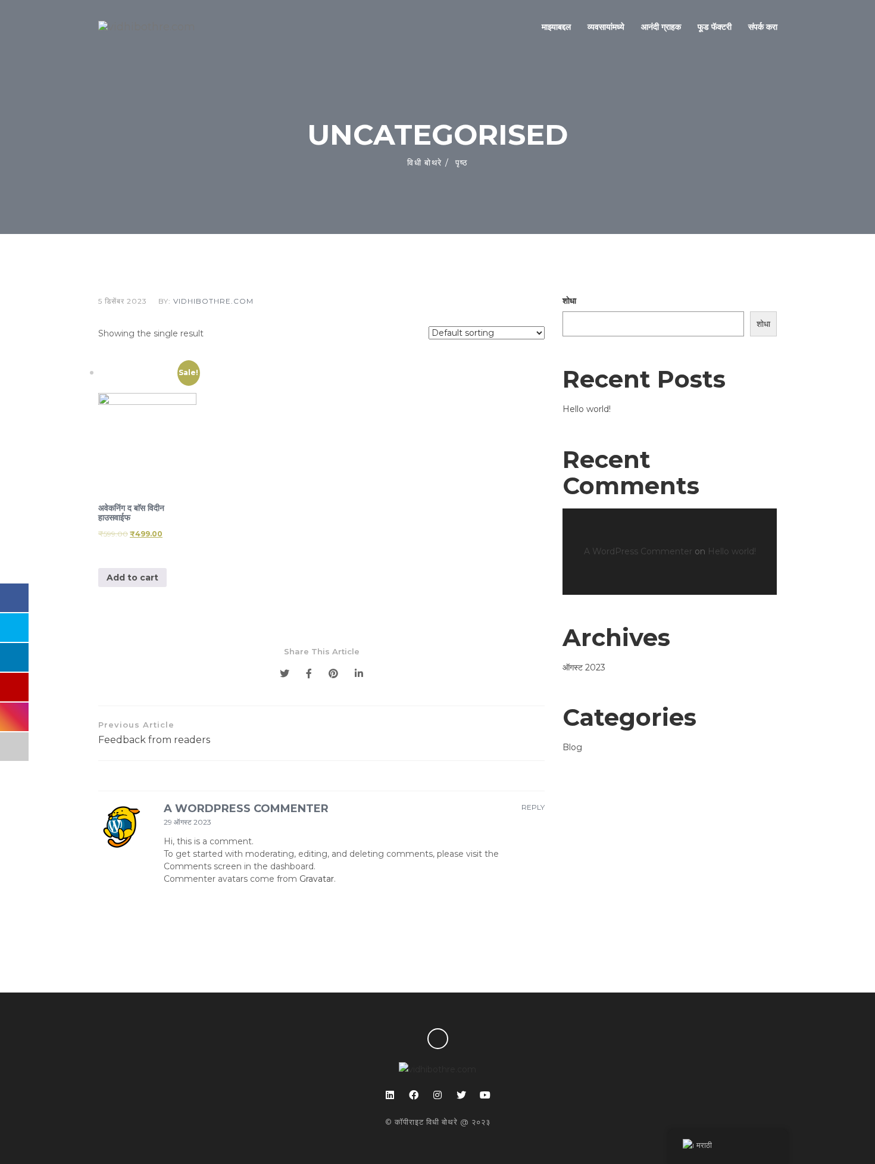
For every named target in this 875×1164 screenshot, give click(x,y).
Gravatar (316, 878)
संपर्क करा (762, 26)
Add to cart (132, 577)
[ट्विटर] (461, 1095)
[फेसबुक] (414, 1095)
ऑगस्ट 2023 (583, 667)
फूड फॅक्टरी (715, 26)
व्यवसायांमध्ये (606, 26)
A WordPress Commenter (246, 808)
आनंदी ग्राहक (661, 26)
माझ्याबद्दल (556, 26)
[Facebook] (309, 674)
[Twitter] (284, 674)
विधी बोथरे (424, 162)
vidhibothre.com (213, 301)
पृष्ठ (461, 162)
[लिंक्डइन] (390, 1095)
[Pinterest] (333, 674)
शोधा (569, 300)
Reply (533, 807)
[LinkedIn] (359, 674)
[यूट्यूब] (485, 1095)
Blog (572, 747)
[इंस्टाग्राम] (437, 1095)
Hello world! (586, 409)
